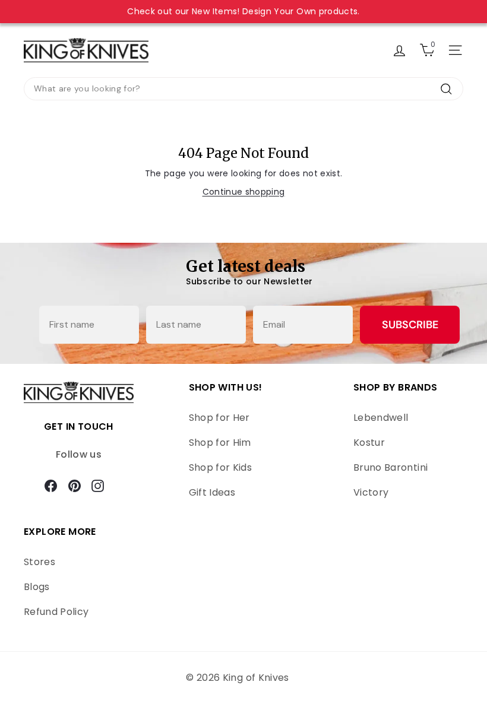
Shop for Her (219, 417)
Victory (370, 492)
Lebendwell (381, 417)
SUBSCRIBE (410, 325)
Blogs (37, 587)
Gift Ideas (212, 492)
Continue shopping (244, 192)
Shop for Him (220, 442)
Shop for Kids (220, 467)
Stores (39, 562)
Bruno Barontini (390, 467)
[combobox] (243, 88)
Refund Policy (56, 612)
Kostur (369, 442)
